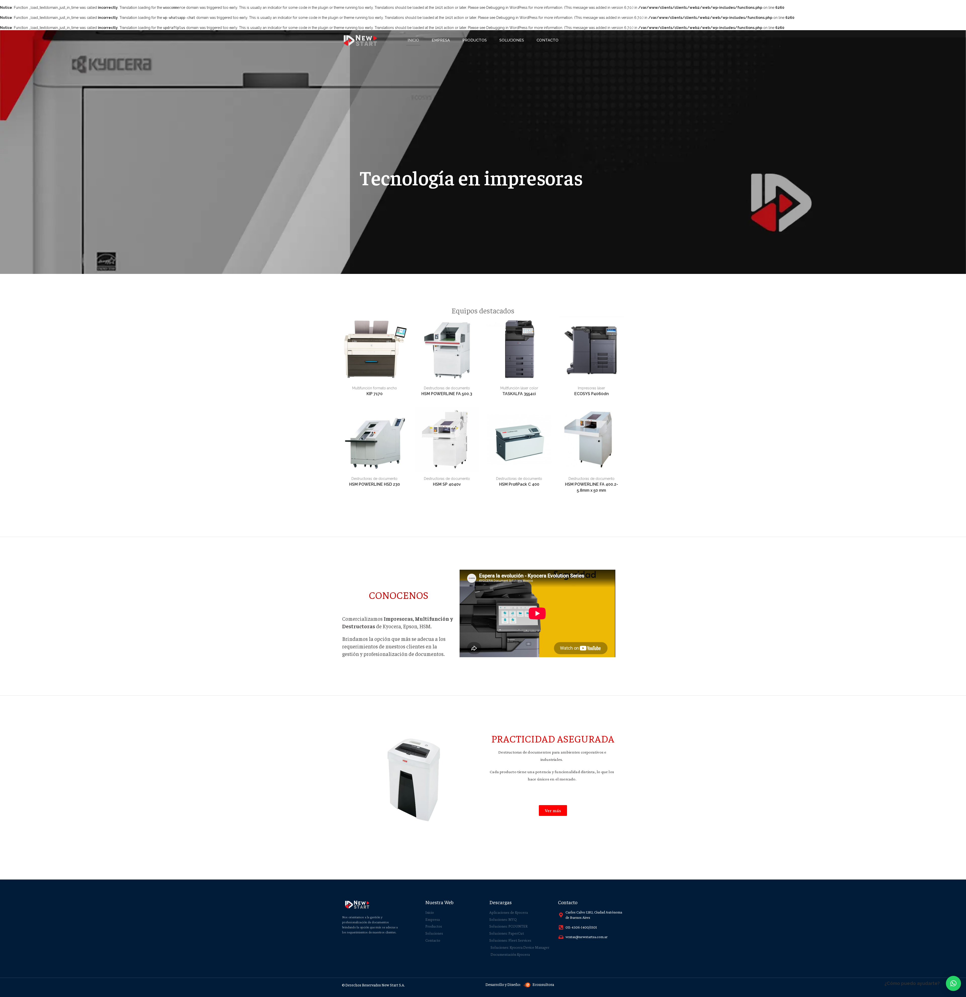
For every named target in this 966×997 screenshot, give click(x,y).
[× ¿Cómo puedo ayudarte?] (953, 983)
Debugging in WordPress (507, 8)
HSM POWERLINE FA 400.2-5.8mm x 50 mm (591, 487)
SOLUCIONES (511, 40)
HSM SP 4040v (447, 484)
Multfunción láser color (519, 388)
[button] (553, 810)
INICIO (413, 40)
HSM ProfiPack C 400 (519, 484)
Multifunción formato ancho (374, 388)
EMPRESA (441, 40)
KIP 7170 (375, 393)
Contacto (547, 40)
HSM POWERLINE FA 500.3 (446, 393)
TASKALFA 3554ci (519, 393)
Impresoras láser (591, 388)
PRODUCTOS (474, 40)
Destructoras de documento (447, 388)
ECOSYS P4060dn (591, 393)
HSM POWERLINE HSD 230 (374, 484)
